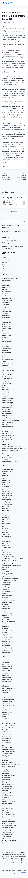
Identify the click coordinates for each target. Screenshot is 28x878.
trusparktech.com (6, 320)
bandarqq (4, 259)
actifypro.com (5, 333)
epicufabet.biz (5, 539)
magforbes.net (6, 707)
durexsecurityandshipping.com (10, 578)
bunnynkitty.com (6, 770)
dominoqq (4, 257)
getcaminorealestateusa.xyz (9, 461)
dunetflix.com (5, 619)
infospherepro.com (7, 365)
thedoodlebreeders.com (8, 600)
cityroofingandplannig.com (9, 580)
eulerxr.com (5, 387)
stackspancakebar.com (8, 799)
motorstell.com (6, 696)
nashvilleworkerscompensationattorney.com (14, 448)
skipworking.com (6, 734)
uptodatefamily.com (7, 625)
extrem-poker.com (7, 595)
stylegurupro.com (6, 357)
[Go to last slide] (4, 203)
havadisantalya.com (7, 477)
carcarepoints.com (7, 599)
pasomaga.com (6, 645)
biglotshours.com (6, 499)
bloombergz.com (6, 720)
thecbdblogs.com (6, 838)
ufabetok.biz (5, 543)
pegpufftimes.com (6, 670)
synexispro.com (6, 442)
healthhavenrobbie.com (8, 402)
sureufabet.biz (6, 534)
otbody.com (5, 729)
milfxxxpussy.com (6, 623)
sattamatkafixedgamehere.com (10, 420)
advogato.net (5, 716)
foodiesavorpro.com (7, 367)
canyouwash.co (6, 475)
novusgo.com (5, 376)
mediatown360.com (7, 819)
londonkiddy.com (6, 452)
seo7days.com (6, 760)
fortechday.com (6, 459)
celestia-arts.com (6, 672)
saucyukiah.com (6, 661)
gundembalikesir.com (7, 482)
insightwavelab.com (7, 372)
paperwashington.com (8, 426)
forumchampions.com (7, 673)
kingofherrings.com (7, 753)
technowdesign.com (7, 576)
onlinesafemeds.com (7, 503)
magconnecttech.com (7, 393)
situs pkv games (6, 260)
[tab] (11, 211)
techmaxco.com (6, 350)
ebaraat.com (5, 490)
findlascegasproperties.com (9, 400)
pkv (3, 852)
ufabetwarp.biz (6, 506)
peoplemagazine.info (7, 471)
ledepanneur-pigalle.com (8, 792)
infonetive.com (6, 779)
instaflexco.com (6, 337)
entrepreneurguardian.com (9, 422)
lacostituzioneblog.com (8, 630)
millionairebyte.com (7, 457)
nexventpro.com (6, 326)
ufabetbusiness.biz (7, 517)
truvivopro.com (6, 302)
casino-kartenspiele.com (8, 723)
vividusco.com (5, 304)
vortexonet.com (6, 293)
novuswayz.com (6, 332)
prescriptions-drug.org (8, 699)
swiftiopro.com (6, 344)
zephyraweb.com (6, 311)
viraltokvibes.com (6, 703)
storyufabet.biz (6, 538)
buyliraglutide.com (7, 501)
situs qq (11, 854)
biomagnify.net (6, 652)
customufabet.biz (6, 536)
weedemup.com (6, 428)
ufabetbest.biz (6, 532)
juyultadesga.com (6, 584)
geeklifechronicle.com (7, 363)
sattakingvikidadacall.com (9, 417)
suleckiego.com (6, 843)
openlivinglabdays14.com (8, 564)
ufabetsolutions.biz (7, 527)
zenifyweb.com (6, 394)
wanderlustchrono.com (8, 380)
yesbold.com (5, 486)
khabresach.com (6, 836)
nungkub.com (5, 636)
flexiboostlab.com (6, 341)
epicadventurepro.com (8, 370)
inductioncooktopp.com (8, 435)
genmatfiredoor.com (7, 398)
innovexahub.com (6, 296)
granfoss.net (5, 810)
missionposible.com (7, 823)
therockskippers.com (7, 808)
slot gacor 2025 (9, 852)
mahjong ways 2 (9, 858)
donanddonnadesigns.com (9, 404)
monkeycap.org (6, 709)
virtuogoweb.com (6, 497)
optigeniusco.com (6, 315)
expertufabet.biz (6, 510)
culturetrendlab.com (7, 381)
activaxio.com (5, 354)
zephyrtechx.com (6, 328)
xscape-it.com (5, 571)
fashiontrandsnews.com (8, 552)
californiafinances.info (8, 784)
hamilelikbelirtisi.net (7, 346)
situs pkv (4, 266)
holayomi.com (5, 444)
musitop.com (5, 626)
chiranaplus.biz (6, 797)
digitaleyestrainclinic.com (8, 821)
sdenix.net (4, 710)
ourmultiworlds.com (7, 666)
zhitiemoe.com (6, 634)
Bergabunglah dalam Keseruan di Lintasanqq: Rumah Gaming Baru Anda (21, 177)
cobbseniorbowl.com (7, 575)
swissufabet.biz (6, 515)
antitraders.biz (6, 567)
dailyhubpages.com (7, 413)
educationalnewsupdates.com (10, 278)
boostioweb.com (6, 282)
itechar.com (5, 484)
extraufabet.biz (6, 523)
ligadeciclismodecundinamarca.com (11, 446)
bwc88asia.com (6, 593)
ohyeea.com (5, 632)
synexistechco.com (7, 300)
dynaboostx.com (6, 335)
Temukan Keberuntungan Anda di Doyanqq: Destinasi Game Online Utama (6, 178)
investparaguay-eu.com (8, 591)
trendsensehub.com (7, 383)
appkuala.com (5, 759)
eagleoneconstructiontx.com (9, 406)
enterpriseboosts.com (8, 722)
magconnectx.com (7, 441)
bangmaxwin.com (6, 777)
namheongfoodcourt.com (8, 801)
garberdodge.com (6, 681)
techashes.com (6, 473)
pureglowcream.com (7, 762)
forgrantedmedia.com (7, 685)
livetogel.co (5, 396)
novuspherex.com (6, 317)
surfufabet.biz (5, 530)
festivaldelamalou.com (8, 677)
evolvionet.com (6, 289)
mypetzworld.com (6, 588)
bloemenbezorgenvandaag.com (10, 764)
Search (3, 219)
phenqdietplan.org (7, 615)
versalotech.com (6, 348)
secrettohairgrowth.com (8, 766)
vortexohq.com (6, 369)
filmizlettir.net (5, 664)
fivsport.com (5, 610)
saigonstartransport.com (8, 775)
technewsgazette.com (8, 749)
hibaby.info (5, 424)
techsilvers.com (6, 606)
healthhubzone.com (7, 488)
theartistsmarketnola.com (9, 795)
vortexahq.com (6, 306)
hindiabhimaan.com (7, 834)
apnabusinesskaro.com (8, 842)
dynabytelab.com (6, 287)
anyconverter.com (6, 738)
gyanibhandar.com (7, 504)
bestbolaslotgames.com (8, 418)
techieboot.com (6, 480)
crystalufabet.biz (6, 541)
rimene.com (5, 790)
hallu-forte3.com (6, 805)
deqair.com (5, 604)
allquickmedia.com (7, 747)
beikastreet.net (6, 662)
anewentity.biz (6, 757)
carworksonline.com (7, 690)
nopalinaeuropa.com (7, 650)
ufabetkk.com (5, 746)
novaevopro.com (6, 319)
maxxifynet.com (6, 295)
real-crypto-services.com (8, 586)
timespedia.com (6, 740)
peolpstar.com (5, 686)
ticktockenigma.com (7, 385)
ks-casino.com (6, 597)
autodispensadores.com (8, 433)
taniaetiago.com (6, 641)
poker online (18, 856)
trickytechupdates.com (8, 832)
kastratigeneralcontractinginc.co (10, 560)
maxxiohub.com (6, 309)
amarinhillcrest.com (7, 712)
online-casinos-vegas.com (9, 825)
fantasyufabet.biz (6, 512)
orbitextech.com (6, 391)
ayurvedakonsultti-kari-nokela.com (11, 565)
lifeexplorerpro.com (7, 374)
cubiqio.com (5, 361)
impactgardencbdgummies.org (10, 647)
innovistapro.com (6, 339)
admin (5, 22)
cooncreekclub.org (7, 668)
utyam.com (5, 628)
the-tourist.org (6, 714)
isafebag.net (5, 718)
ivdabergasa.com (6, 582)
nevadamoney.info (7, 788)
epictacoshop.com (7, 781)
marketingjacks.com (7, 829)
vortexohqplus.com (7, 343)
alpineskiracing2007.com (8, 814)
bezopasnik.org (6, 771)
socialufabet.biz (6, 528)
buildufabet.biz (6, 549)
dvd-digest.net (6, 794)
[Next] (24, 203)
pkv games (5, 166)
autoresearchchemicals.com (9, 840)
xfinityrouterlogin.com (7, 827)
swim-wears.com (6, 683)
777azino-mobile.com (7, 573)
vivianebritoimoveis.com (8, 705)
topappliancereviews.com (8, 831)
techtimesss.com (6, 692)
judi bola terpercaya (19, 852)
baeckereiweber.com (7, 469)
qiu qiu (3, 264)
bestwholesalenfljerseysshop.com (11, 562)
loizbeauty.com (6, 736)
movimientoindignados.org (9, 621)
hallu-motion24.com (7, 807)
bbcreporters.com (6, 554)
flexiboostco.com (6, 280)
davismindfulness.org (7, 455)
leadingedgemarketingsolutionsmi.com (12, 558)
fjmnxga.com (5, 773)
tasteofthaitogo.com (7, 768)
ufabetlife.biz (5, 525)
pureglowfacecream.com (8, 751)
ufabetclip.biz (5, 508)
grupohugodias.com (7, 602)
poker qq (18, 860)
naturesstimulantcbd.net (8, 649)
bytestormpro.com (7, 378)
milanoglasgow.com (7, 803)
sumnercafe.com (6, 617)
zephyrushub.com (6, 284)
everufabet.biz (6, 545)
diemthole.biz (5, 744)
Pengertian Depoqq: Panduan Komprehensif (14, 231)
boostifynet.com (6, 324)
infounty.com (5, 589)
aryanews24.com (6, 569)
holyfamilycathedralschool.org (10, 450)
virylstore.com (5, 694)
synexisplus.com (6, 291)
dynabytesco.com (6, 356)
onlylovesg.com (6, 409)
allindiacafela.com (6, 812)
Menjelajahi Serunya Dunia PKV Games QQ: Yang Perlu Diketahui (13, 200)
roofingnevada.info (7, 439)
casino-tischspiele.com (8, 727)
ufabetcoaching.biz (7, 454)
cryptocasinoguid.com (8, 556)
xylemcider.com (6, 639)
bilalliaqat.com (6, 431)
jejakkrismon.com (6, 742)
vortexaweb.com (6, 313)
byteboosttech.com (7, 493)
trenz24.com (5, 733)
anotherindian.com (7, 637)
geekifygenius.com (7, 389)
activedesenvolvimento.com (9, 411)
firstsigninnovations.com (8, 679)
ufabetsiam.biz (6, 514)
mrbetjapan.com (6, 755)
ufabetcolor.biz (6, 521)
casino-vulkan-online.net (8, 816)
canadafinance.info (7, 786)
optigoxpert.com (6, 330)
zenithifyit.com (6, 308)
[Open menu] (25, 3)
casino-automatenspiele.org (9, 725)
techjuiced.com (6, 491)
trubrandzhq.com (6, 322)
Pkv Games (4, 9)
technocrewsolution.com (8, 701)
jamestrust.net (6, 731)
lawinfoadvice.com (7, 613)
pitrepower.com (6, 818)
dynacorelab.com (6, 298)
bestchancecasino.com (8, 430)
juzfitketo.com (5, 643)
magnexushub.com (7, 495)
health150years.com (7, 697)
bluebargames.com (7, 675)
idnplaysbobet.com (7, 415)
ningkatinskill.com (6, 608)
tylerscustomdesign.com (8, 688)
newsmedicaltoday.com (8, 437)
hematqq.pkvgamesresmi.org (14, 862)
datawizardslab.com (7, 359)
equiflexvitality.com (7, 407)
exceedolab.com (6, 352)
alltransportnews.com (7, 551)
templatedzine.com (7, 612)
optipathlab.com (6, 285)
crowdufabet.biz (6, 547)
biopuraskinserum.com (8, 783)
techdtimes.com (6, 478)
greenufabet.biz (6, 519)
